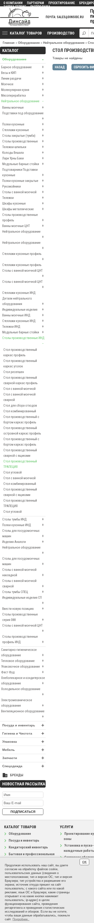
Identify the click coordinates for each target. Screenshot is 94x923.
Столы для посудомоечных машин (23, 533)
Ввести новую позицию (23, 608)
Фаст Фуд (22, 672)
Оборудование (23, 59)
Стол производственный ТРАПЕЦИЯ (20, 464)
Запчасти (23, 758)
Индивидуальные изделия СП (23, 600)
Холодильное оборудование (22, 692)
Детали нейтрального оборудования (23, 301)
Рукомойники (23, 186)
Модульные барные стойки (23, 163)
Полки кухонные (23, 124)
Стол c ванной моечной (19, 389)
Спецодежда (23, 766)
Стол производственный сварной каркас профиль (20, 380)
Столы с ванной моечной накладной (23, 572)
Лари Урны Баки (23, 158)
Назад (60, 67)
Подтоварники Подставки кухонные (23, 172)
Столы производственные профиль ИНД (23, 639)
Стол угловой (12, 472)
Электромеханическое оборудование (22, 703)
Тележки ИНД (23, 326)
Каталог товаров (26, 33)
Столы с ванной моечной (23, 192)
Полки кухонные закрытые (23, 180)
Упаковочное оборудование (22, 666)
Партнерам (35, 3)
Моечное (22, 84)
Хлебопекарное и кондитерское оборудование (23, 681)
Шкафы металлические (23, 209)
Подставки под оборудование (23, 116)
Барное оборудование (22, 67)
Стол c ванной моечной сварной (19, 397)
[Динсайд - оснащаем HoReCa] (19, 17)
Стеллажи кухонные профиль (23, 256)
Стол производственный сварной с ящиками (20, 452)
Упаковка (23, 742)
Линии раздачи (22, 78)
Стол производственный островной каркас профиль (22, 430)
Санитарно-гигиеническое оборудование (22, 652)
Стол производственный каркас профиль (20, 352)
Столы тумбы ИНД (23, 519)
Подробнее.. (21, 919)
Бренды (16, 775)
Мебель (23, 750)
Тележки (23, 197)
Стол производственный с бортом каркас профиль (21, 419)
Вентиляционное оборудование (22, 714)
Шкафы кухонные (23, 203)
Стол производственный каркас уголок (20, 363)
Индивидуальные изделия (23, 309)
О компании (13, 3)
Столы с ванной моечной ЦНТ (23, 273)
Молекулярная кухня (22, 89)
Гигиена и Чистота (23, 733)
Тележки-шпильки (23, 146)
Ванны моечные (23, 107)
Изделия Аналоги (23, 541)
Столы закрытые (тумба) (23, 135)
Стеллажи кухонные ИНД (19, 293)
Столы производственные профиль (23, 217)
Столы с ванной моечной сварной (23, 583)
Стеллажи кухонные (23, 129)
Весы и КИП (22, 72)
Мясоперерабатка (22, 95)
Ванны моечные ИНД (23, 315)
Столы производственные (23, 141)
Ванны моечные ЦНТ (23, 225)
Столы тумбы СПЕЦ (23, 591)
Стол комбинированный (19, 411)
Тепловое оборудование (22, 660)
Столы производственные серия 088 (23, 617)
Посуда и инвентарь (23, 725)
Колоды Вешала (23, 152)
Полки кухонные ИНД (23, 525)
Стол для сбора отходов (20, 405)
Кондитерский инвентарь (28, 847)
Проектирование (61, 3)
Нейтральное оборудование (22, 101)
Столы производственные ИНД (23, 341)
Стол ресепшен (13, 372)
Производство (60, 33)
